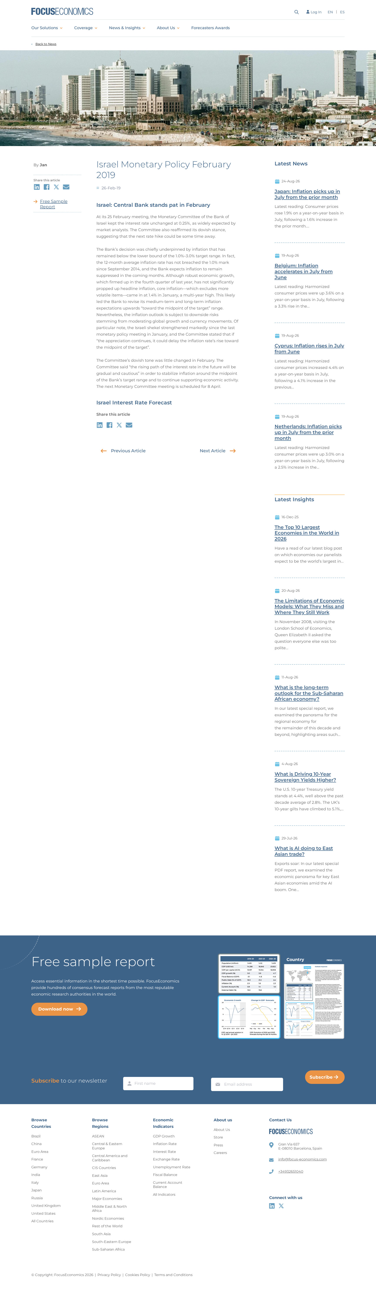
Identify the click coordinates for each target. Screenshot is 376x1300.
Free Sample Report (53, 204)
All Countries (42, 1221)
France (37, 1159)
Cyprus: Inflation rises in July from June (309, 349)
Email (216, 1073)
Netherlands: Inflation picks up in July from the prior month (308, 432)
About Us (166, 27)
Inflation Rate (165, 1144)
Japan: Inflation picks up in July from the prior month (307, 194)
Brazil (35, 1136)
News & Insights (125, 27)
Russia (37, 1198)
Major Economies (107, 1199)
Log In (316, 12)
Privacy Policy (109, 1275)
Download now (55, 1009)
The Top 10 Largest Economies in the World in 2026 (307, 533)
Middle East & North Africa (109, 1208)
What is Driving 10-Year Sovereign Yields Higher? (305, 777)
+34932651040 (290, 1171)
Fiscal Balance (165, 1175)
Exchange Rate (166, 1159)
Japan (36, 1190)
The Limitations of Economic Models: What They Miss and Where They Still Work (309, 607)
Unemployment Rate (171, 1167)
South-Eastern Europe (111, 1242)
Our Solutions (44, 27)
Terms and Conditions (173, 1275)
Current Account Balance (167, 1185)
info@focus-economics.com (302, 1159)
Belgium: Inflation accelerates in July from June (304, 271)
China (36, 1144)
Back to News (45, 44)
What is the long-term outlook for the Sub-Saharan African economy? (309, 693)
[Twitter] (281, 1206)
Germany (39, 1167)
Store (218, 1137)
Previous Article (128, 450)
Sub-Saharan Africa (108, 1249)
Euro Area (39, 1152)
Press (218, 1145)
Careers (220, 1153)
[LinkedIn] (272, 1206)
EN (330, 12)
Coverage (83, 27)
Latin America (104, 1191)
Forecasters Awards (210, 27)
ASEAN (98, 1136)
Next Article (212, 450)
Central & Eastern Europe (107, 1146)
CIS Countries (104, 1168)
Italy (35, 1183)
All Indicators (164, 1194)
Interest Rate (164, 1152)
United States (43, 1213)
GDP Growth (164, 1136)
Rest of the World (107, 1226)
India (35, 1175)
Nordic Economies (108, 1218)
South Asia (101, 1234)
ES (342, 12)
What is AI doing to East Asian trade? (304, 851)
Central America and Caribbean (110, 1158)
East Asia (99, 1176)
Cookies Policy (137, 1275)
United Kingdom (46, 1206)
